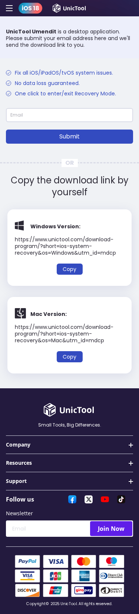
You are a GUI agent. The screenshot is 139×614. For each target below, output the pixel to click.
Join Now (111, 529)
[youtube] (104, 499)
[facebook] (72, 499)
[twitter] (88, 499)
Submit (69, 136)
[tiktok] (121, 499)
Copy (69, 269)
